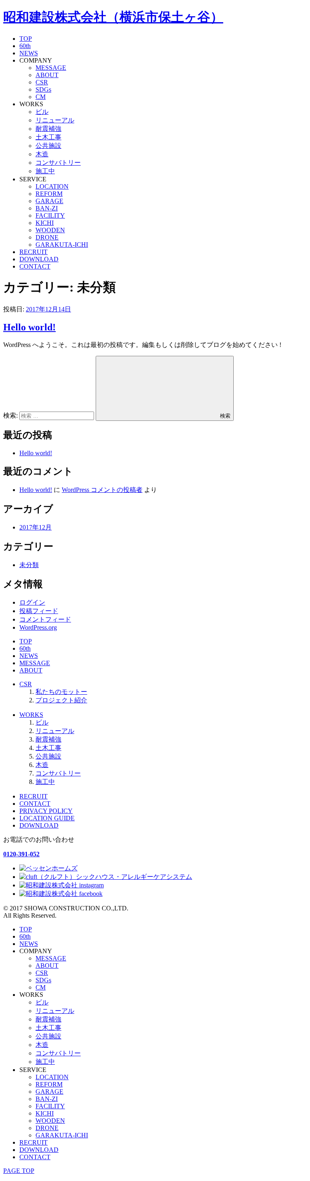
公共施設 (48, 145)
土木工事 (48, 137)
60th (25, 45)
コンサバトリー (58, 162)
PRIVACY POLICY (46, 810)
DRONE (47, 237)
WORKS (31, 714)
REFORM (49, 193)
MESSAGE (51, 67)
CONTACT (34, 266)
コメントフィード (45, 619)
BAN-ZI (47, 208)
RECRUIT (33, 251)
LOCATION (52, 186)
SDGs (43, 89)
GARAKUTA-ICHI (62, 244)
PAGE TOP (18, 1170)
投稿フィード (38, 610)
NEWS (28, 53)
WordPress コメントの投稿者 (102, 489)
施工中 (45, 171)
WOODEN (50, 230)
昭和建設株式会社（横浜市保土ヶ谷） (113, 17)
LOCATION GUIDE (47, 818)
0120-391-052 (21, 854)
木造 (42, 154)
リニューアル (55, 120)
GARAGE (49, 201)
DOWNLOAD (39, 259)
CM (41, 96)
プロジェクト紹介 (61, 700)
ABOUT (47, 74)
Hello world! (29, 327)
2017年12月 (35, 527)
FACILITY (50, 215)
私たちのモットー (61, 691)
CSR (42, 82)
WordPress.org (38, 627)
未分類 (29, 564)
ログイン (32, 602)
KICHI (45, 222)
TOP (25, 38)
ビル (42, 111)
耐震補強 (48, 128)
